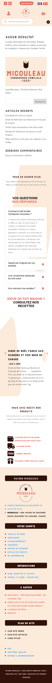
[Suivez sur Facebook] (5, 3)
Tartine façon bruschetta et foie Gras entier (24, 127)
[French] (43, 3)
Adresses (12, 544)
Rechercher (40, 101)
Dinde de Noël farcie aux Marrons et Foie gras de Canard (25, 354)
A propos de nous (16, 609)
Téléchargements (16, 541)
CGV (9, 648)
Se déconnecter (15, 555)
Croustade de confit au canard (18, 115)
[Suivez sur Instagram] (10, 3)
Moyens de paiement (17, 548)
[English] (39, 3)
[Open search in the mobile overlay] (17, 21)
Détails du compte (17, 551)
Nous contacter (26, 3)
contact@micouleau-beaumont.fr (24, 505)
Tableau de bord (16, 533)
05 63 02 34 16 (14, 508)
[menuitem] (48, 21)
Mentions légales (16, 652)
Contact (11, 612)
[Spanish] (46, 3)
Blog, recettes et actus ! (21, 573)
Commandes (13, 537)
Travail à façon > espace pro (22, 577)
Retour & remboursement (20, 655)
